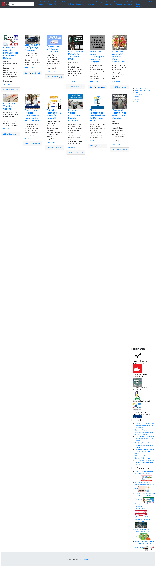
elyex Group (85, 559)
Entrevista (55, 147)
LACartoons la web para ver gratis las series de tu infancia (144, 451)
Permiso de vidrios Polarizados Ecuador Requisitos (74, 115)
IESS (80, 86)
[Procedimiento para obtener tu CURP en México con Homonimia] (148, 548)
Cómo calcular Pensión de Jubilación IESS (75, 55)
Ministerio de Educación (143, 90)
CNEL (137, 99)
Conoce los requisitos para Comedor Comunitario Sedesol (10, 52)
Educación (138, 95)
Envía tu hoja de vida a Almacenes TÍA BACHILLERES (143, 506)
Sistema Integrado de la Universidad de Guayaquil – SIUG (97, 115)
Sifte (114, 2)
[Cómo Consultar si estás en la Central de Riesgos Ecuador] (146, 478)
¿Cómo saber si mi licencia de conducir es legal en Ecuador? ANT (144, 519)
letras (103, 87)
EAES (137, 97)
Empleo (101, 2)
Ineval (37, 2)
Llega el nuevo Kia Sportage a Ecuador (32, 47)
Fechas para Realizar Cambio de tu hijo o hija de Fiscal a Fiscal (32, 115)
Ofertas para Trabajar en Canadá (9, 106)
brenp (7, 4)
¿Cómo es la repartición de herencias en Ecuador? (119, 114)
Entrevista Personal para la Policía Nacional (54, 114)
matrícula (103, 146)
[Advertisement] (54, 20)
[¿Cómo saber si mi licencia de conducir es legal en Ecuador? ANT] (141, 525)
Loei (65, 2)
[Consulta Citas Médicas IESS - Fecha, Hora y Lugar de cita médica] (148, 499)
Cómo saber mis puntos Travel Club (53, 49)
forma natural (121, 87)
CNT (136, 101)
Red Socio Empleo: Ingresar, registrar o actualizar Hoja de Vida (144, 445)
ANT (136, 92)
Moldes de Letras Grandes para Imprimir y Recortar (97, 56)
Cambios (34, 144)
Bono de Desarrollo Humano (139, 4)
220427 (6, 90)
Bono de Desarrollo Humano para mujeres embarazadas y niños (144, 439)
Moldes (151, 2)
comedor (12, 90)
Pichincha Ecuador (141, 88)
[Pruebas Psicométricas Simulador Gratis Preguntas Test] (143, 489)
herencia (126, 150)
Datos (98, 146)
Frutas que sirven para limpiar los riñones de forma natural (118, 56)
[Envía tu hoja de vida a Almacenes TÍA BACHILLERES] (141, 512)
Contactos (55, 77)
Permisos (83, 152)
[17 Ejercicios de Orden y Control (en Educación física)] (145, 536)
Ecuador (98, 87)
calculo (76, 86)
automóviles (35, 73)
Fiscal (39, 144)
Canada (11, 134)
